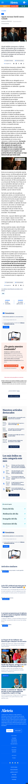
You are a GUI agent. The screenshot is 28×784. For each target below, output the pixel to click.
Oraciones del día (10, 524)
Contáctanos (14, 777)
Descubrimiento (14, 743)
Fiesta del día (8, 509)
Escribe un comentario (14, 396)
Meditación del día (10, 514)
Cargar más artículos (14, 446)
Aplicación (14, 751)
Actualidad (3, 10)
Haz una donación (14, 769)
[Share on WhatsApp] (23, 63)
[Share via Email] (21, 63)
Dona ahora (13, 6)
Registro (5, 6)
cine (3, 293)
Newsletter (14, 750)
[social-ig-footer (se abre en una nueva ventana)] (17, 763)
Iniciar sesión (18, 730)
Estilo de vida (14, 742)
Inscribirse (6, 327)
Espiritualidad (14, 740)
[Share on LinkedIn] (16, 63)
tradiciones (5, 625)
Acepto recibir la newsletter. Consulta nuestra (14, 323)
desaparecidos (6, 599)
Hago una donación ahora (10, 365)
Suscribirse (9, 730)
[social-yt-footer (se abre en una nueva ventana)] (10, 763)
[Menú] (5, 2)
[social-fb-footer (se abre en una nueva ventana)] (12, 763)
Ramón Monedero (17, 21)
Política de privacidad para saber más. (14, 323)
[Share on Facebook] (13, 63)
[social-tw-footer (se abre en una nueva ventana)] (15, 763)
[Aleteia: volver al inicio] (14, 2)
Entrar (18, 391)
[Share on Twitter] (18, 63)
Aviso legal (14, 774)
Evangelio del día (10, 519)
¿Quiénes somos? (14, 772)
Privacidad (14, 779)
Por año (14, 758)
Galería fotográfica (20, 159)
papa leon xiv (5, 571)
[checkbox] (3, 542)
